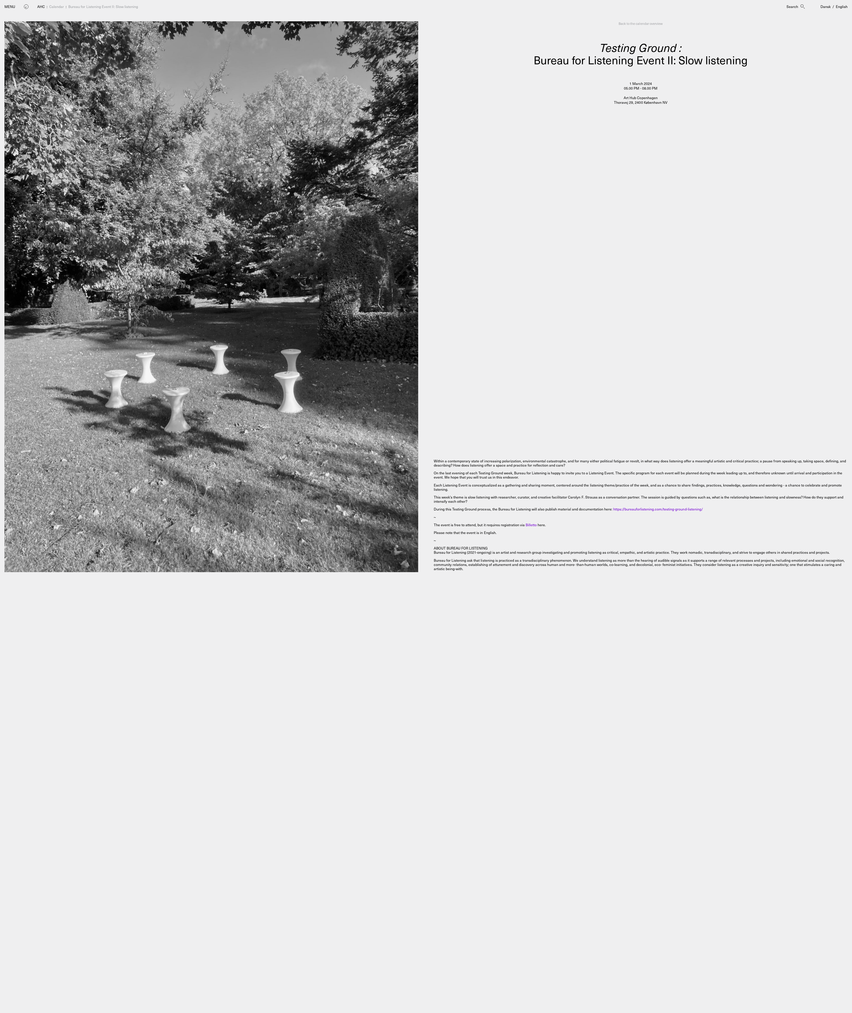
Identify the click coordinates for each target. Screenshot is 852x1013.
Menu (9, 6)
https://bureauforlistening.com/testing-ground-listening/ (658, 509)
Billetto (531, 524)
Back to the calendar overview (641, 23)
